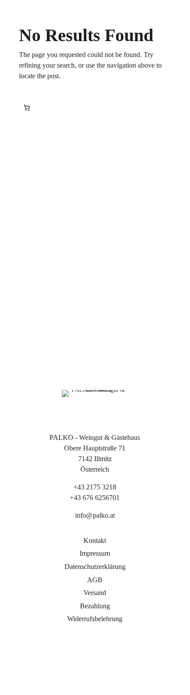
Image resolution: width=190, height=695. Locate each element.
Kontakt (95, 540)
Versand (95, 592)
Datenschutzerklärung (95, 566)
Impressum (95, 553)
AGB (95, 580)
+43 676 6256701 (95, 497)
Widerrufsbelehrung (94, 618)
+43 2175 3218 (94, 487)
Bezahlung (95, 606)
